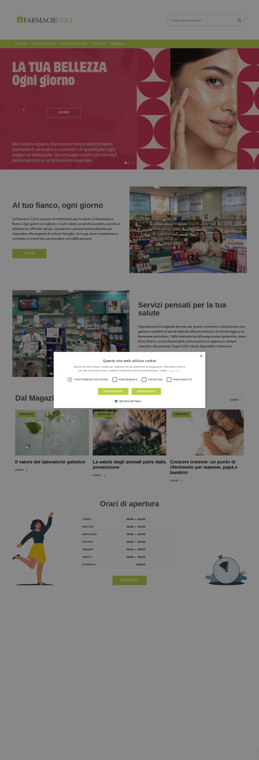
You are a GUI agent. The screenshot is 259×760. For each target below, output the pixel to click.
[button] (129, 401)
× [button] (201, 356)
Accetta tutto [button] (113, 391)
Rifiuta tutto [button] (146, 391)
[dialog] (129, 380)
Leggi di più (174, 370)
